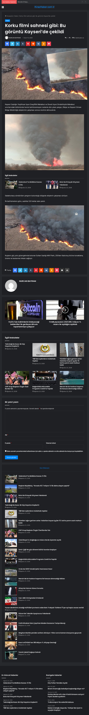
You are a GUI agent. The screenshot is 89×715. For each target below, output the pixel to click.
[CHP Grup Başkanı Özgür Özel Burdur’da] (17, 378)
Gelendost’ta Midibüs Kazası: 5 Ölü (32, 476)
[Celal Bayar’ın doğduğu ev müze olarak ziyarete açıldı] (11, 543)
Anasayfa (9, 16)
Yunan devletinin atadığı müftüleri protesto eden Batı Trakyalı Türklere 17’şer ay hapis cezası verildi (44, 608)
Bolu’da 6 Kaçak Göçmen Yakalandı (29, 2)
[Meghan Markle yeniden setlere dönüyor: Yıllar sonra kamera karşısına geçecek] (11, 636)
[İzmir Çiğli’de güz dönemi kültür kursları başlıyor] (11, 553)
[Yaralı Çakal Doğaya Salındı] (11, 655)
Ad (6, 435)
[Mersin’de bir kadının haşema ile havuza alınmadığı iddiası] (72, 378)
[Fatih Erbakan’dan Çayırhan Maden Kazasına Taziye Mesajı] (11, 626)
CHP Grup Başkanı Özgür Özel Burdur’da (16, 388)
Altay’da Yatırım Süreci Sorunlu (31, 588)
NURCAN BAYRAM (15, 38)
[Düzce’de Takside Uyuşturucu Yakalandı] (11, 616)
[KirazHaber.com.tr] (44, 6)
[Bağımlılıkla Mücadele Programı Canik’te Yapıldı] (44, 378)
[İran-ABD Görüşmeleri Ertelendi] (11, 601)
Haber (16, 16)
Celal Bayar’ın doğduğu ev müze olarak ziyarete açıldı (40, 540)
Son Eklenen (44, 468)
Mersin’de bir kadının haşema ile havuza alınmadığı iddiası (71, 388)
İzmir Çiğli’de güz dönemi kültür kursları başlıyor (38, 550)
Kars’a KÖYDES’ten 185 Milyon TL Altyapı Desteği (37, 642)
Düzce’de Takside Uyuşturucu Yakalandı (34, 613)
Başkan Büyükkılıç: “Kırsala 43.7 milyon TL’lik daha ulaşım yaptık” (44, 486)
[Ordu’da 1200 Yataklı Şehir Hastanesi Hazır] (11, 572)
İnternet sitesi (51, 443)
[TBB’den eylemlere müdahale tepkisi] (44, 350)
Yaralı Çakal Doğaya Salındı (29, 652)
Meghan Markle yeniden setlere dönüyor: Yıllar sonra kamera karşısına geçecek (50, 633)
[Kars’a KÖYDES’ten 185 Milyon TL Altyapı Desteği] (11, 645)
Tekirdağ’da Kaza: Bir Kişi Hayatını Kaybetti (15, 345)
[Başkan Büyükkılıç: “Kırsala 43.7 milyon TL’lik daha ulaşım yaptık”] (11, 489)
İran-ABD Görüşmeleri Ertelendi (31, 598)
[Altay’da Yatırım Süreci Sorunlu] (11, 591)
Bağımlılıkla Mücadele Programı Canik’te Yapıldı (42, 388)
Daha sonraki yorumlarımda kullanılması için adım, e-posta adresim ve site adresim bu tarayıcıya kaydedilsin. (45, 451)
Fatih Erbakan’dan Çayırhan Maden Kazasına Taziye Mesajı (42, 623)
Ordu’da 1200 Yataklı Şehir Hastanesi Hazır (35, 569)
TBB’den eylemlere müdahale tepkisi (43, 360)
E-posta (8, 443)
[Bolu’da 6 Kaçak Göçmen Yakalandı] (52, 185)
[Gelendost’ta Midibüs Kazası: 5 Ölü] (11, 185)
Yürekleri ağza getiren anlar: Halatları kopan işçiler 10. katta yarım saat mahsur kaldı (71, 362)
